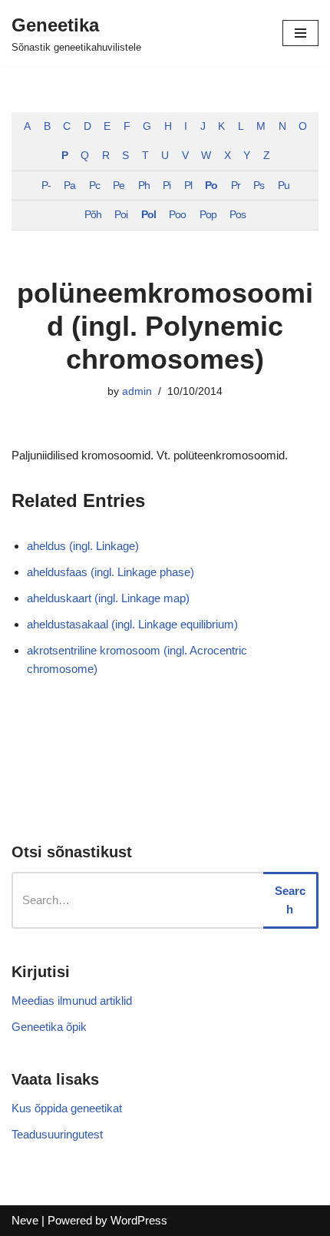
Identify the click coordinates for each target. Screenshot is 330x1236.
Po (211, 185)
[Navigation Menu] (300, 33)
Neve (25, 1220)
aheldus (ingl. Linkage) (83, 545)
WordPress (139, 1220)
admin (137, 391)
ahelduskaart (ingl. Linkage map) (108, 598)
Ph (144, 185)
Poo (177, 214)
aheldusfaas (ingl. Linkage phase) (110, 571)
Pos (237, 214)
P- (46, 185)
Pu (283, 185)
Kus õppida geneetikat (67, 1108)
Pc (94, 185)
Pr (235, 185)
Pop (208, 214)
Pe (118, 185)
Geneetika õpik (49, 1026)
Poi (120, 214)
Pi (166, 185)
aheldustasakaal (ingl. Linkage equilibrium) (132, 624)
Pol (148, 214)
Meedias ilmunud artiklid (72, 1000)
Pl (188, 185)
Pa (69, 185)
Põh (92, 214)
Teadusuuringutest (57, 1134)
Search (290, 900)
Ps (258, 185)
